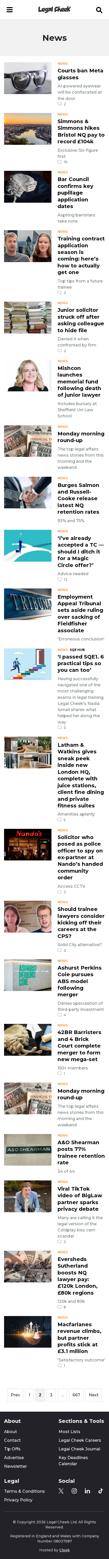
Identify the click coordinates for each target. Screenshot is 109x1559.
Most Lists (69, 1431)
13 (65, 579)
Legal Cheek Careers (80, 1440)
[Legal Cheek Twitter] (61, 1490)
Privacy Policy (18, 1500)
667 (76, 1395)
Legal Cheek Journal (79, 1449)
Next (94, 1395)
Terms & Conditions (24, 1491)
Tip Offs (12, 1449)
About (10, 1431)
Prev (15, 1395)
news (63, 63)
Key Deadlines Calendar (73, 1460)
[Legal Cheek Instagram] (74, 1490)
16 (65, 162)
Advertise (14, 1457)
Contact (12, 1440)
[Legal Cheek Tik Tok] (100, 1490)
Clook (64, 1550)
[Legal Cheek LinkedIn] (87, 1490)
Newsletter (15, 1466)
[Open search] (99, 9)
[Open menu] (9, 9)
